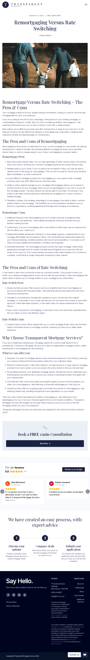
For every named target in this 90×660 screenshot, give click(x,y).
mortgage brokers (72, 345)
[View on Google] (7, 483)
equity (27, 171)
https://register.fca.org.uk (59, 615)
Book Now (45, 443)
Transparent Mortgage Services (27, 345)
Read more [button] (10, 500)
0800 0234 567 (56, 644)
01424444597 (77, 627)
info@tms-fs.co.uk (57, 627)
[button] (86, 4)
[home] (22, 5)
